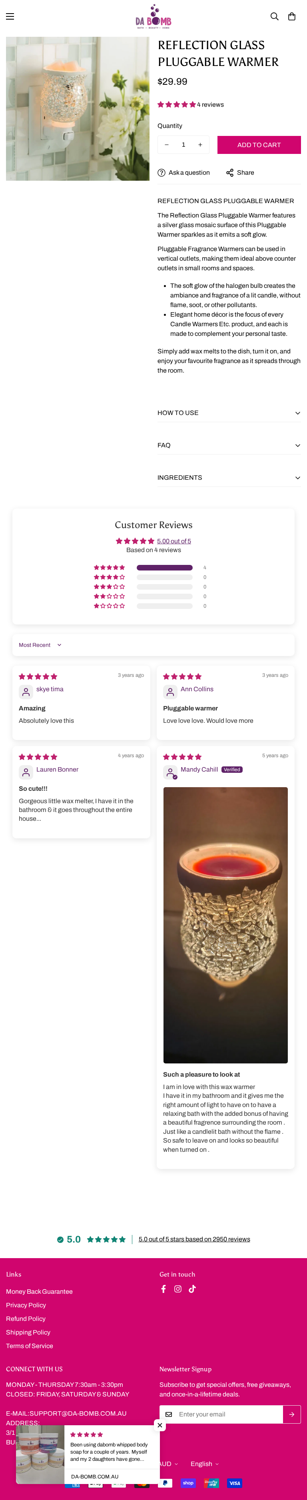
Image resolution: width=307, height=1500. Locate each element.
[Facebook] (163, 1289)
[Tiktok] (192, 1289)
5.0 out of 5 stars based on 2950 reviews (194, 1239)
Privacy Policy (26, 1305)
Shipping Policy (28, 1332)
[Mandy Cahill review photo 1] (225, 925)
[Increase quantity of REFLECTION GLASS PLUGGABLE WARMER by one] (200, 145)
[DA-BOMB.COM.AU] (153, 16)
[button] (292, 16)
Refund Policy (26, 1318)
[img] (38, 676)
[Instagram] (178, 1289)
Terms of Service (29, 1345)
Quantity (169, 125)
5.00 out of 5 (174, 541)
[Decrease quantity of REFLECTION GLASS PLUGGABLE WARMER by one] (166, 145)
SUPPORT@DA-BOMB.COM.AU (78, 1413)
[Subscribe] (292, 1414)
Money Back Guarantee (39, 1291)
